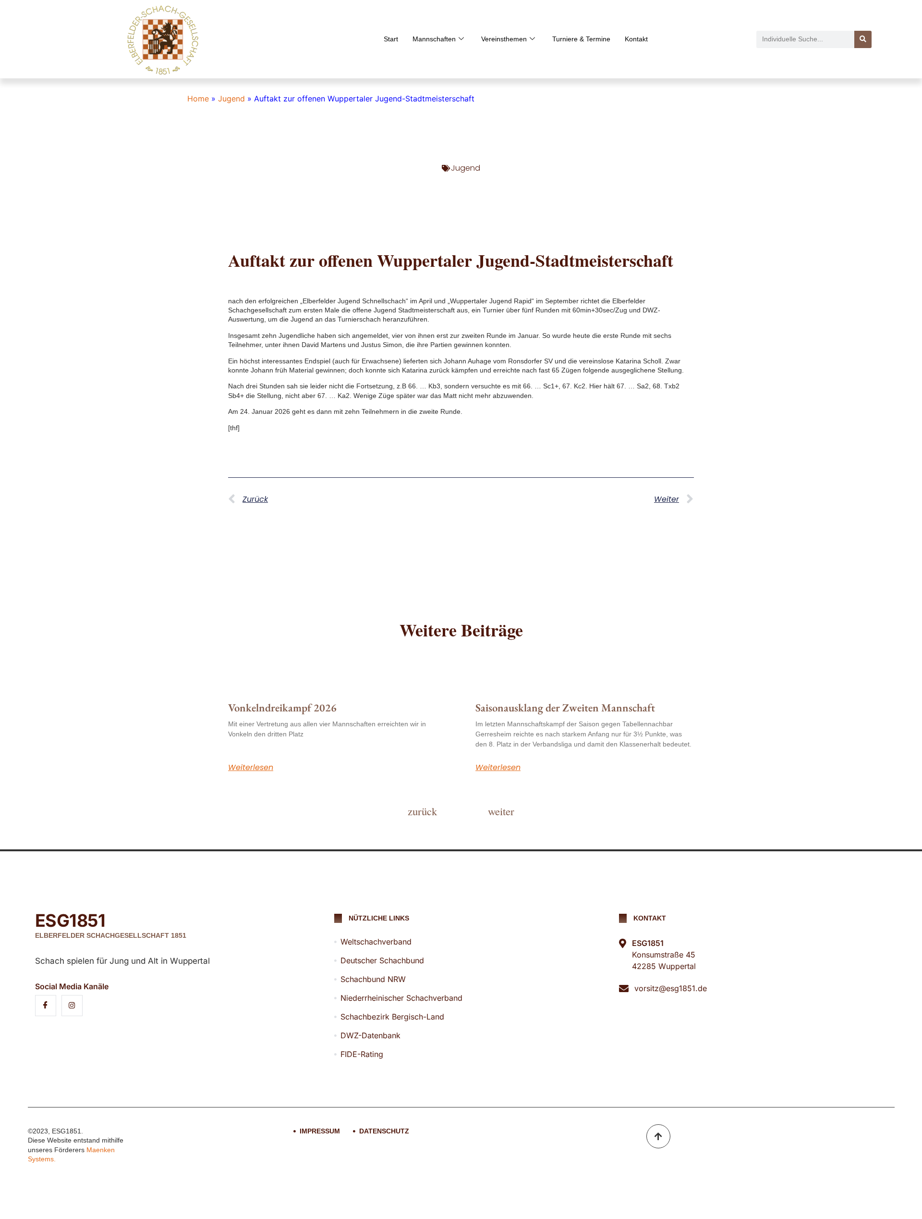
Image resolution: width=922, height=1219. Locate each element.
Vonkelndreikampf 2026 (282, 707)
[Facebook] (45, 1005)
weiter (501, 811)
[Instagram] (72, 1005)
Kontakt (636, 39)
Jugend (231, 98)
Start (391, 39)
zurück (422, 811)
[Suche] (863, 39)
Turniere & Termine (581, 39)
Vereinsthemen (504, 39)
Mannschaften (434, 39)
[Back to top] (658, 1136)
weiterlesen (250, 767)
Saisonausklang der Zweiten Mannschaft (565, 707)
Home (198, 98)
